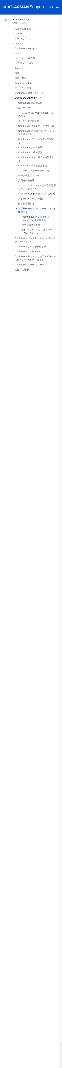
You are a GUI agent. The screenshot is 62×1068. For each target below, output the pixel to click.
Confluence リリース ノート (29, 264)
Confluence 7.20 (21, 19)
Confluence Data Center (28, 251)
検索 (51, 7)
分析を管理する (26, 203)
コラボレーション (24, 63)
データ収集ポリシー (28, 175)
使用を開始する (23, 28)
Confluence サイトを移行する (30, 246)
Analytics (19, 68)
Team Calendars (23, 83)
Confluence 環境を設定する (32, 165)
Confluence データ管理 (30, 147)
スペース (19, 33)
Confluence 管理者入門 (30, 102)
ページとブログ (23, 38)
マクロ (18, 53)
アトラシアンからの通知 (30, 198)
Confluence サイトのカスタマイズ (36, 125)
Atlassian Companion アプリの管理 (36, 193)
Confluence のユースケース (29, 92)
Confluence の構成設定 (30, 152)
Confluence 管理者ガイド (28, 97)
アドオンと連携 (23, 87)
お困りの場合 (22, 269)
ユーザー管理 (25, 107)
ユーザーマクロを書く (29, 121)
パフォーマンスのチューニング (34, 170)
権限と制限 (20, 78)
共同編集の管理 (26, 180)
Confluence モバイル (26, 48)
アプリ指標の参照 (30, 225)
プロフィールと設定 (25, 58)
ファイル (19, 43)
